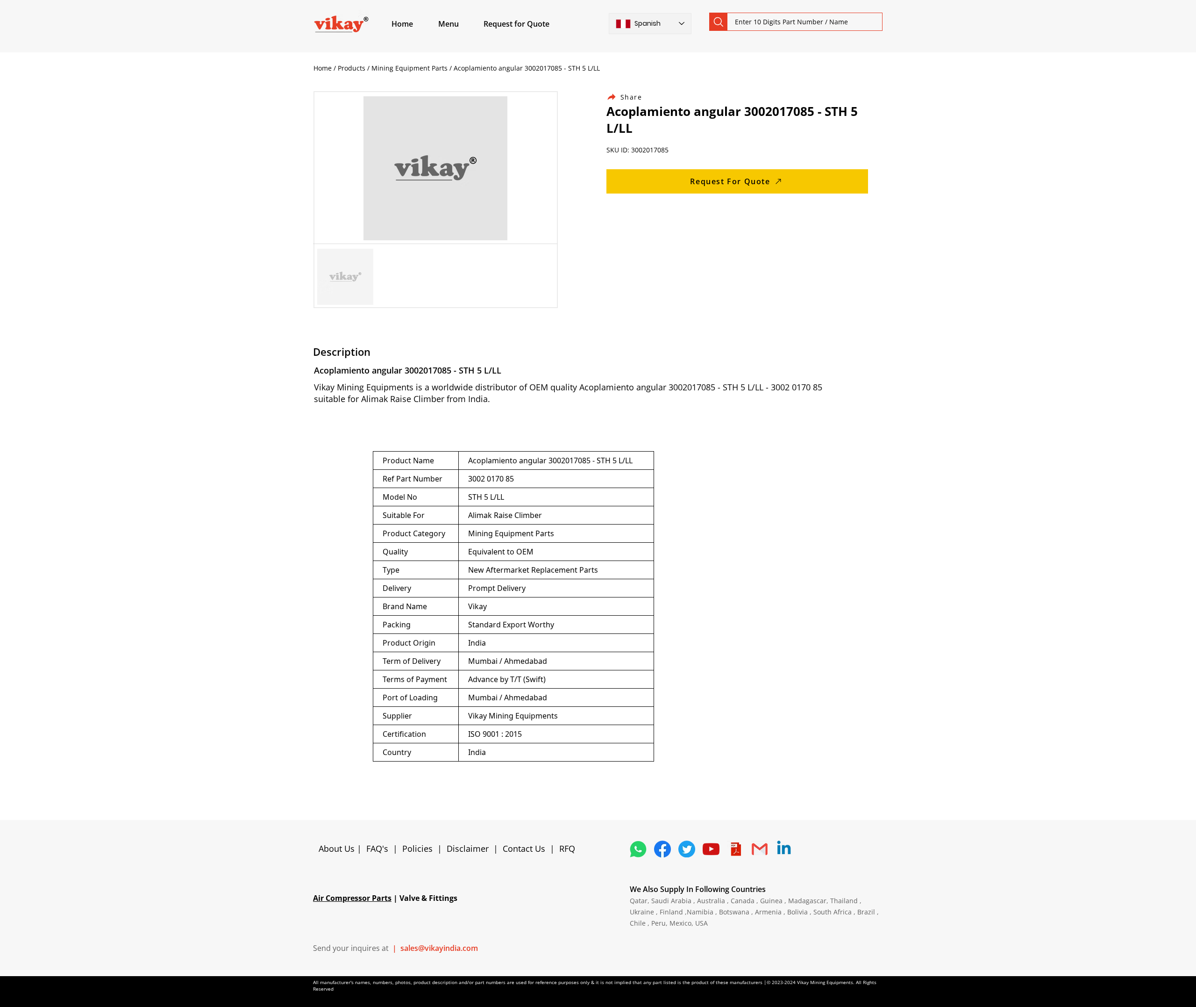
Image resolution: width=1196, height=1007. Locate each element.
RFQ (567, 848)
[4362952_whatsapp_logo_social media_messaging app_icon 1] (638, 849)
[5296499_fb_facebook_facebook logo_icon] (662, 849)
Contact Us (524, 848)
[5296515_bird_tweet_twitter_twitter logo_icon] (686, 849)
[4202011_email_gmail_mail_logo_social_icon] (759, 849)
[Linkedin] (784, 849)
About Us (338, 848)
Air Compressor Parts (352, 898)
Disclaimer (470, 848)
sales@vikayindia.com (439, 948)
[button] (459, 24)
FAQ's (377, 848)
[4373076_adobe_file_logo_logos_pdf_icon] (735, 849)
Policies (417, 848)
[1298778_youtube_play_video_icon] (711, 849)
